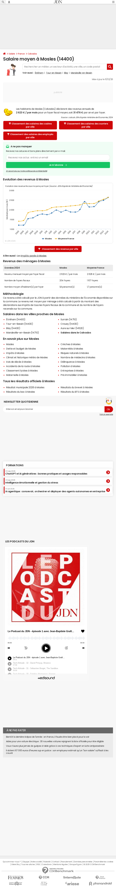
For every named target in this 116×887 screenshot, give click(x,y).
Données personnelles (83, 862)
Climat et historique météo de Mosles (27, 357)
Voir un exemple (106, 414)
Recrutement (66, 862)
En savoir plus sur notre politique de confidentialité (26, 171)
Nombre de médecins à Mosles (78, 357)
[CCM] (44, 877)
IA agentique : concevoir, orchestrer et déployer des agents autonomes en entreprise (55, 490)
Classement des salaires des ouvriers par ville (87, 125)
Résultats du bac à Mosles (20, 392)
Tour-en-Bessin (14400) (19, 324)
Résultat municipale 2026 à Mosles (25, 387)
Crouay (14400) (69, 324)
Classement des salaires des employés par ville (31, 135)
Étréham (39, 73)
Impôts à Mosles (15, 353)
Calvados (32, 54)
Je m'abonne (56, 165)
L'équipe (25, 862)
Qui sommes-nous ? (12, 862)
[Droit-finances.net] (100, 877)
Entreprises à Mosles (72, 370)
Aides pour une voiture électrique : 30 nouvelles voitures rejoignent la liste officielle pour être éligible (55, 741)
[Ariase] (72, 883)
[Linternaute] (72, 877)
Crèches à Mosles (70, 344)
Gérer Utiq (15, 864)
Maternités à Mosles (72, 348)
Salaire (12, 54)
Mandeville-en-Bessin (81, 73)
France (21, 54)
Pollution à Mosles (70, 366)
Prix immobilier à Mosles (74, 375)
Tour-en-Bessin (53, 73)
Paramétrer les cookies (103, 862)
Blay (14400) (13, 328)
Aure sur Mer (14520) (72, 328)
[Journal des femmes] (16, 877)
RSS (38, 864)
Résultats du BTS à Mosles (75, 392)
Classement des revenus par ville (60, 249)
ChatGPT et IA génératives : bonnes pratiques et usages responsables (46, 472)
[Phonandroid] (100, 883)
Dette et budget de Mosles (21, 348)
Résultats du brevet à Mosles (77, 387)
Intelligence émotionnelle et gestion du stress (31, 481)
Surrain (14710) (69, 319)
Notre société (36, 862)
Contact (55, 862)
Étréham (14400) (15, 319)
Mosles (10, 344)
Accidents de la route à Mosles (23, 366)
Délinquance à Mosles (73, 362)
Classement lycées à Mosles (22, 370)
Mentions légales (60, 864)
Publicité (47, 862)
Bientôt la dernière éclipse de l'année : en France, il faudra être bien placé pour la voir (47, 737)
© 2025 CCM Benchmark (94, 864)
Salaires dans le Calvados (76, 332)
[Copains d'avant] (16, 883)
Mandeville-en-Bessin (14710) (22, 332)
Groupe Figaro (75, 864)
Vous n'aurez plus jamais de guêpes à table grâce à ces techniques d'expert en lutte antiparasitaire (55, 746)
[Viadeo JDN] (44, 883)
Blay (66, 73)
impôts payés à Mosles (34, 255)
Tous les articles (28, 864)
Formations (14, 465)
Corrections (47, 864)
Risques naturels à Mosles (75, 353)
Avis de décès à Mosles (18, 362)
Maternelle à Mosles (17, 375)
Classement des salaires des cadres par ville (32, 125)
